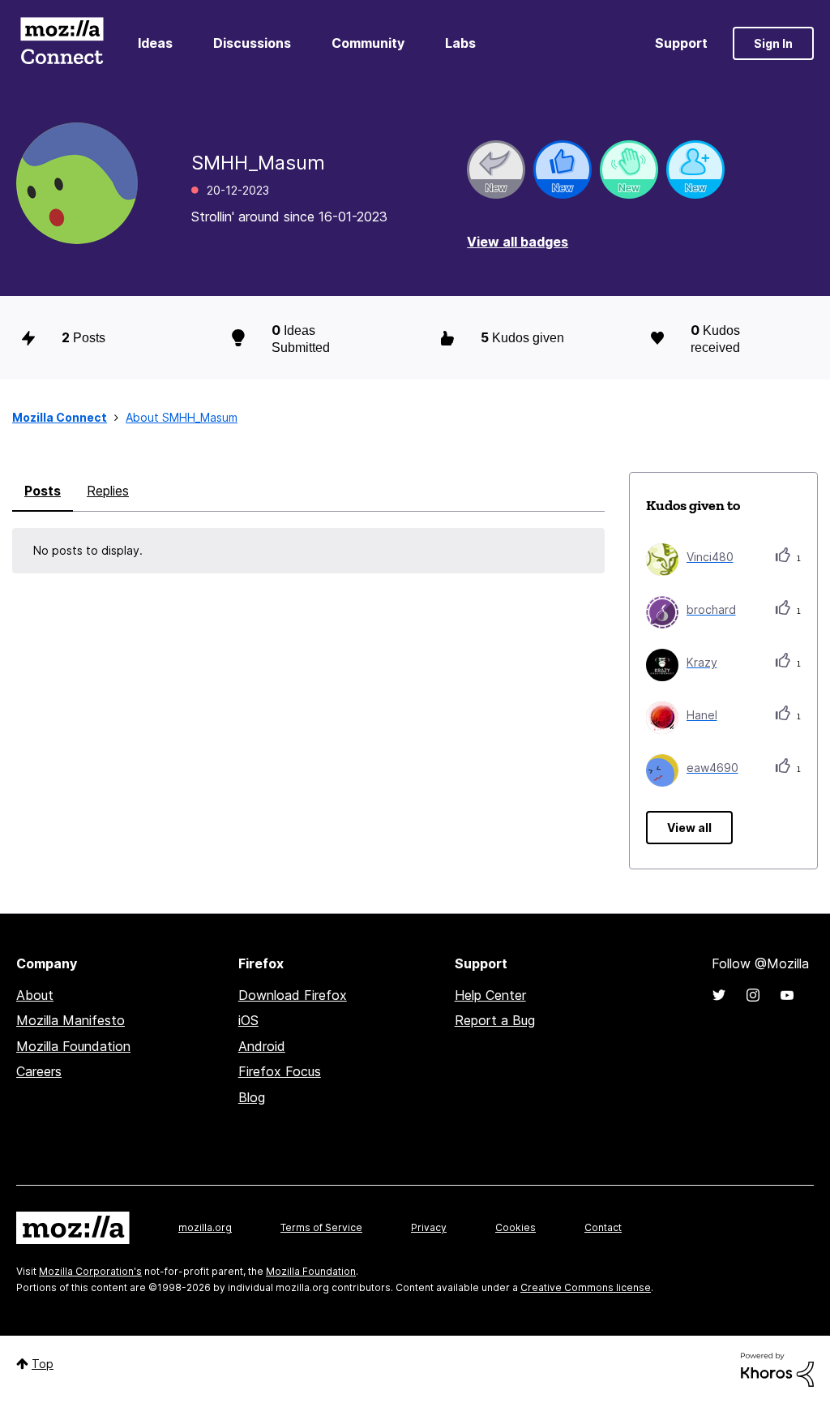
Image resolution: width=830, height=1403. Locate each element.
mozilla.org (205, 1227)
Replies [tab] (108, 491)
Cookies (515, 1227)
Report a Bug (495, 1020)
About (34, 995)
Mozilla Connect (61, 43)
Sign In (773, 43)
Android (261, 1046)
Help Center (490, 995)
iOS (248, 1020)
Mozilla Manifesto (70, 1020)
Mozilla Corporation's (90, 1271)
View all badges (517, 242)
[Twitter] (719, 995)
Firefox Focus (279, 1071)
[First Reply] (496, 169)
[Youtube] (787, 995)
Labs (460, 43)
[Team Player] (562, 169)
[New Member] (695, 169)
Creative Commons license (585, 1287)
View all (689, 828)
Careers (39, 1071)
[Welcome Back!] (629, 169)
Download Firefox (292, 995)
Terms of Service (321, 1227)
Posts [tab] (42, 491)
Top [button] (42, 1364)
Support (681, 43)
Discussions (252, 43)
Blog (251, 1097)
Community (368, 43)
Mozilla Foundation (73, 1046)
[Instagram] (753, 995)
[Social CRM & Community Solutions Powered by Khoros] (777, 1368)
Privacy (429, 1227)
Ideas (155, 43)
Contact (603, 1227)
